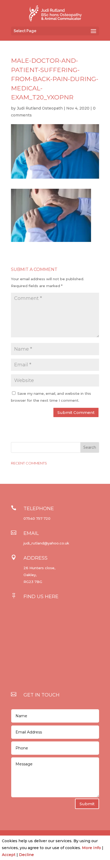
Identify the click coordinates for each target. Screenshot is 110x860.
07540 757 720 (36, 518)
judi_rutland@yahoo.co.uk (46, 543)
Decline (26, 854)
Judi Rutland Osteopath (40, 108)
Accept (8, 854)
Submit (87, 803)
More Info (91, 847)
